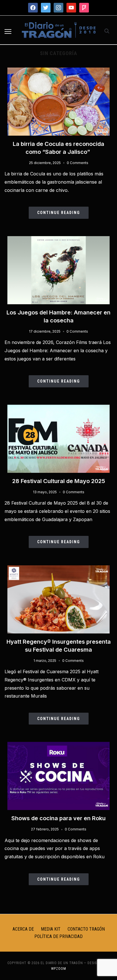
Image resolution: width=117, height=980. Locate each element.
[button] (8, 31)
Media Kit (50, 929)
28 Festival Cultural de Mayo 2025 (58, 481)
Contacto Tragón (86, 929)
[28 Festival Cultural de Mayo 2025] (58, 408)
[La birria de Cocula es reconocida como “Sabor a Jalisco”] (58, 71)
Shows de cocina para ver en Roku (58, 818)
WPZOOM (58, 969)
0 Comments (77, 163)
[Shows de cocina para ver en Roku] (58, 745)
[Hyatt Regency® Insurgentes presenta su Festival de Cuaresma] (58, 569)
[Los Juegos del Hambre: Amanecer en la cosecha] (58, 239)
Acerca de (23, 929)
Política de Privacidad (58, 936)
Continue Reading (58, 212)
